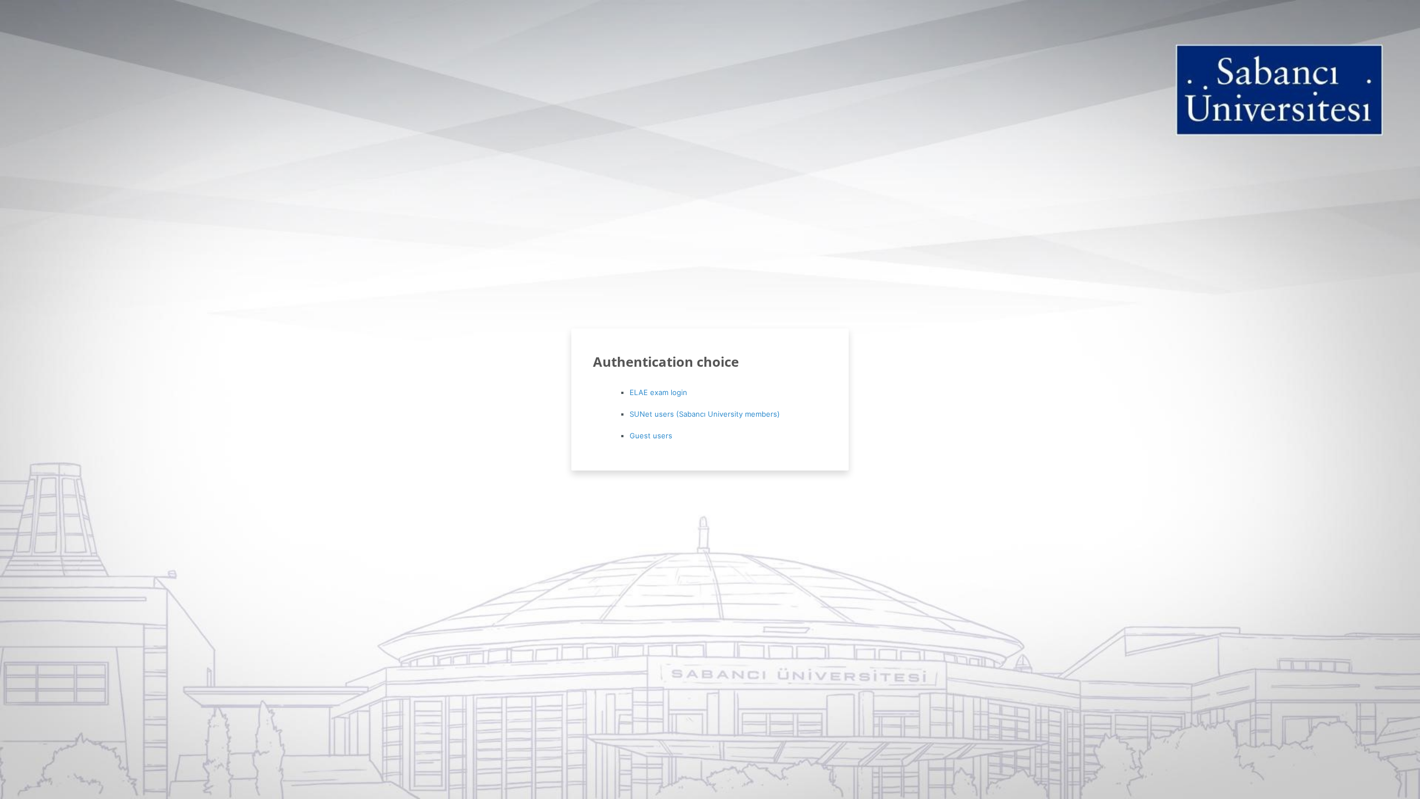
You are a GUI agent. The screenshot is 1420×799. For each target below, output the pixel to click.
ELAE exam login (658, 392)
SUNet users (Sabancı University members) (705, 413)
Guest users (651, 435)
